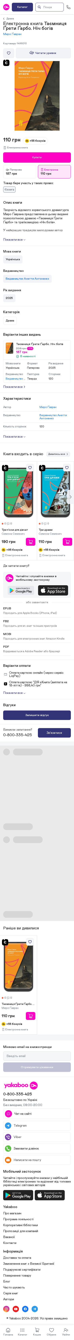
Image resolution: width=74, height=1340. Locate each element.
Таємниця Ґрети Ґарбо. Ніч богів (18, 1004)
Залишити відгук (37, 715)
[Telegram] (35, 1309)
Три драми (45, 530)
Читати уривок (45, 53)
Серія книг (10, 1293)
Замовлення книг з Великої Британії (28, 1263)
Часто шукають (14, 1287)
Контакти (9, 1243)
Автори (8, 1299)
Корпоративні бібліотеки (20, 1225)
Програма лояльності (18, 1219)
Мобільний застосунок (22, 1171)
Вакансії (9, 1237)
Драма (10, 18)
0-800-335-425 (17, 735)
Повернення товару (17, 1275)
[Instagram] (6, 1309)
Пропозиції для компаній (20, 1231)
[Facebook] (25, 1309)
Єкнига (9, 189)
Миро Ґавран (12, 34)
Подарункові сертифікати (21, 1269)
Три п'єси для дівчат (15, 530)
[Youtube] (16, 1309)
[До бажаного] (8, 53)
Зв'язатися (54, 732)
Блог (6, 1281)
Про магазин (12, 1213)
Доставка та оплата (17, 1257)
